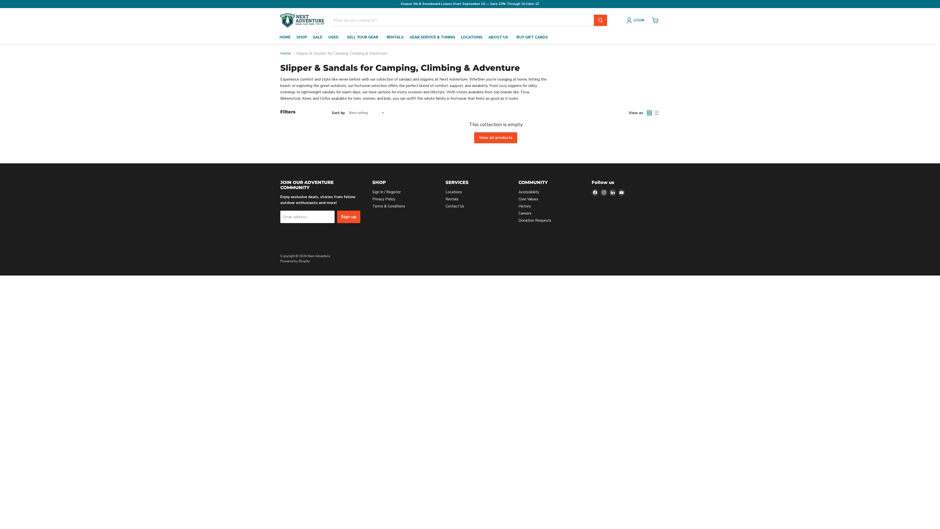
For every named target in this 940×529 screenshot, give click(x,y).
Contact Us (455, 206)
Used (333, 37)
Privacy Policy (383, 199)
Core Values (528, 199)
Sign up (348, 217)
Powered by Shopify (295, 261)
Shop (301, 37)
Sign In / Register (386, 192)
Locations (471, 37)
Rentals (395, 37)
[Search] (600, 20)
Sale (317, 37)
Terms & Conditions (388, 206)
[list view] (656, 112)
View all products (496, 137)
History (524, 206)
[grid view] (649, 112)
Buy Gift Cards (532, 37)
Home (285, 37)
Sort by (338, 113)
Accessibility (528, 192)
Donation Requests (534, 220)
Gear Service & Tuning (432, 37)
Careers (524, 213)
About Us (498, 37)
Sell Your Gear (362, 37)
